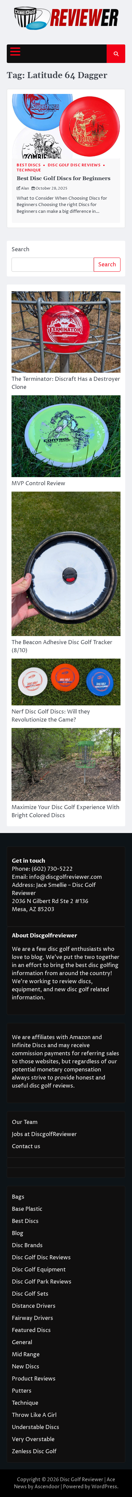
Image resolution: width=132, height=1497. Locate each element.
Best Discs (29, 165)
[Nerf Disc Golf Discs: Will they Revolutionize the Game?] (66, 683)
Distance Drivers (34, 1306)
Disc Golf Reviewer (81, 1479)
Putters (21, 1391)
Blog (17, 1233)
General (22, 1342)
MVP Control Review (38, 483)
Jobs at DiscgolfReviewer (44, 1134)
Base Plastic (27, 1209)
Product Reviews (34, 1379)
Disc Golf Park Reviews (41, 1282)
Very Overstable (33, 1439)
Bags (18, 1197)
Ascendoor (47, 1487)
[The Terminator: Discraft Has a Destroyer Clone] (66, 333)
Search (20, 249)
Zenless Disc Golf (34, 1451)
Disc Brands (27, 1245)
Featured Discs (31, 1330)
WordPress (104, 1487)
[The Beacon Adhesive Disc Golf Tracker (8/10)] (66, 565)
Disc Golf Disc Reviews (74, 165)
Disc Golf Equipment (39, 1269)
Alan (25, 188)
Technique (29, 170)
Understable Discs (35, 1427)
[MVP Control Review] (66, 437)
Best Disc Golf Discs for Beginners (63, 178)
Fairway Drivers (32, 1318)
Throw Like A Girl (34, 1415)
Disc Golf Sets (30, 1294)
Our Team (25, 1122)
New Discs (25, 1366)
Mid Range (26, 1354)
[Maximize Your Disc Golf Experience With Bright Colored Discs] (66, 765)
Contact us (26, 1146)
